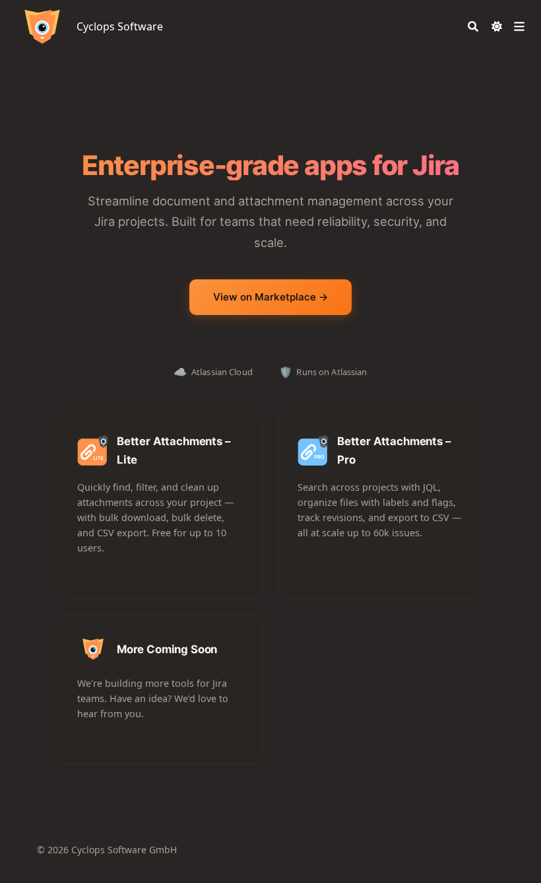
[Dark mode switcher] (497, 26)
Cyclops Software (120, 26)
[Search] (473, 26)
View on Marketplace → (271, 297)
